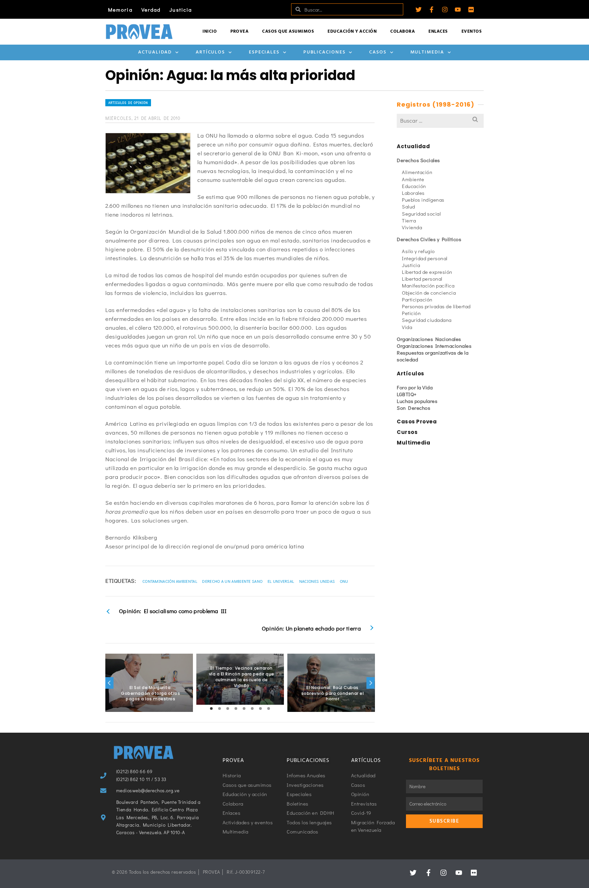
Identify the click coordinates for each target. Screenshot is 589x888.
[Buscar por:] (440, 120)
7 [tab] (260, 708)
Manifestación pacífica (428, 285)
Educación (414, 186)
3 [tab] (227, 708)
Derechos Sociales (418, 160)
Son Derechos (413, 407)
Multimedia (427, 52)
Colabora (402, 31)
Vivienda (412, 227)
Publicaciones (324, 52)
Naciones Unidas (317, 581)
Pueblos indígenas (423, 199)
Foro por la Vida (415, 387)
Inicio (209, 31)
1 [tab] (211, 708)
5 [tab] (244, 708)
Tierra (409, 220)
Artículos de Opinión (128, 103)
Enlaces (438, 31)
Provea (239, 31)
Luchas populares (417, 401)
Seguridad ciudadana (427, 319)
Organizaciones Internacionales (434, 345)
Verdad (151, 9)
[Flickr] (471, 9)
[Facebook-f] (431, 9)
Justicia (180, 9)
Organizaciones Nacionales (429, 339)
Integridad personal (425, 258)
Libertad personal (422, 278)
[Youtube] (458, 9)
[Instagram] (445, 9)
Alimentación (417, 172)
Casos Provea (417, 421)
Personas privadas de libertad (436, 306)
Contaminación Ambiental (169, 581)
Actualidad (155, 52)
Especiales (264, 52)
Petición (411, 313)
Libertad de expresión (427, 271)
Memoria (120, 9)
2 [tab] (219, 708)
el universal (281, 581)
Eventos (472, 31)
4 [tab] (235, 708)
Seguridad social (421, 213)
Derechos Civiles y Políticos (429, 239)
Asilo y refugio (418, 251)
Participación (417, 299)
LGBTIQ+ (407, 394)
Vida (407, 327)
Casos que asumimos (288, 31)
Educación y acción (352, 31)
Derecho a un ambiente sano (232, 581)
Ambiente (413, 179)
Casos (378, 52)
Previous (109, 683)
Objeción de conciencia (429, 292)
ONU (344, 581)
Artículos (210, 52)
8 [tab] (268, 708)
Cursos (407, 432)
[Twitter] (419, 9)
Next (370, 683)
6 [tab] (252, 708)
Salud (408, 206)
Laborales (413, 192)
